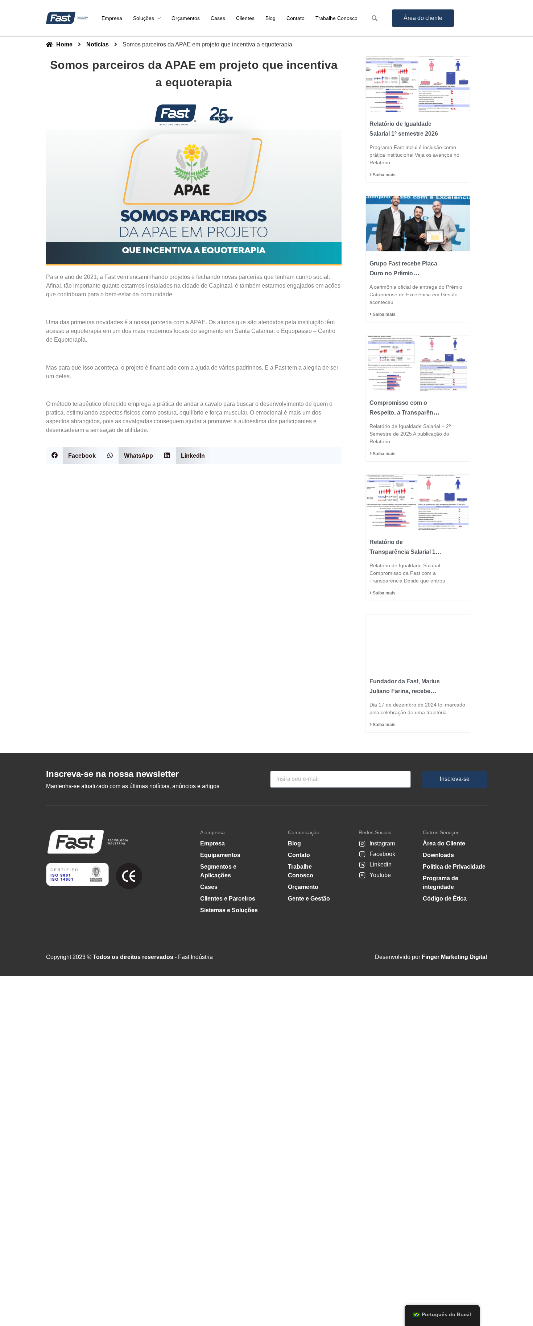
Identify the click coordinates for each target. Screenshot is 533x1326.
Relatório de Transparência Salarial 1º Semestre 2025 (403, 552)
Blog (294, 843)
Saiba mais (384, 174)
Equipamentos (220, 855)
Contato (299, 855)
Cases (209, 887)
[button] (74, 455)
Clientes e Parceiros (227, 898)
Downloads (438, 855)
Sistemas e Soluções (229, 910)
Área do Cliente (444, 843)
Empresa (212, 843)
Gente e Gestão (309, 898)
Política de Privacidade (454, 867)
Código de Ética (445, 898)
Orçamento (303, 887)
